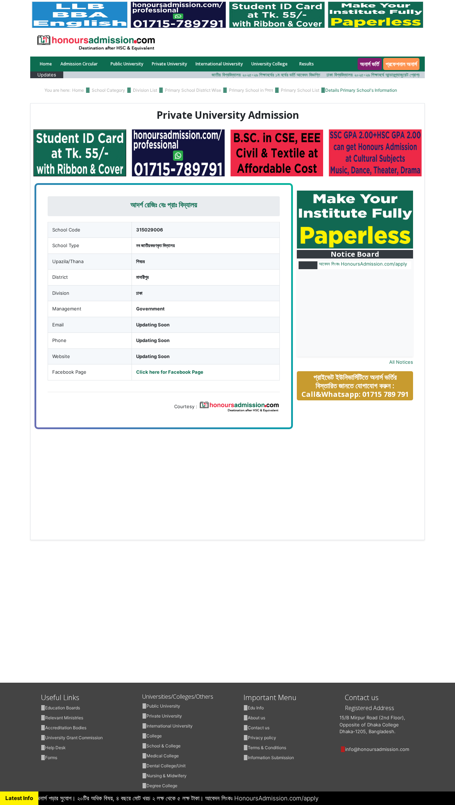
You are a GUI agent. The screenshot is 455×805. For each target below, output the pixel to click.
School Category (108, 90)
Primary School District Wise (193, 90)
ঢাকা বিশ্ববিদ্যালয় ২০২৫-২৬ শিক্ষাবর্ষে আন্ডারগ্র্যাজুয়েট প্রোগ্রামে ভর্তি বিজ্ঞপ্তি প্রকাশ (380, 75)
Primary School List (300, 90)
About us (256, 717)
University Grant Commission (74, 737)
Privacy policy (262, 737)
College (154, 736)
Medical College (162, 755)
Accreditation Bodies (65, 727)
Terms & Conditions (267, 747)
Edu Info (256, 707)
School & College (163, 745)
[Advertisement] (359, 456)
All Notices (401, 362)
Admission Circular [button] (79, 64)
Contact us (258, 727)
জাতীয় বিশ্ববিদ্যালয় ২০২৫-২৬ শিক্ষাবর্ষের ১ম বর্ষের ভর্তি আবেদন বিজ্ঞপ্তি (255, 75)
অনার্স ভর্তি (369, 64)
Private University (169, 64)
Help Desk (55, 747)
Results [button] (307, 64)
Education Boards (62, 707)
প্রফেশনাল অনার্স (401, 64)
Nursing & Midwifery (166, 775)
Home (46, 64)
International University (219, 64)
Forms (51, 757)
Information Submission (271, 757)
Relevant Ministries (64, 717)
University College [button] (269, 64)
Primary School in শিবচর (251, 90)
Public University (127, 64)
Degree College (161, 785)
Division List (145, 90)
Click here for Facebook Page (169, 372)
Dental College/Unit (166, 765)
